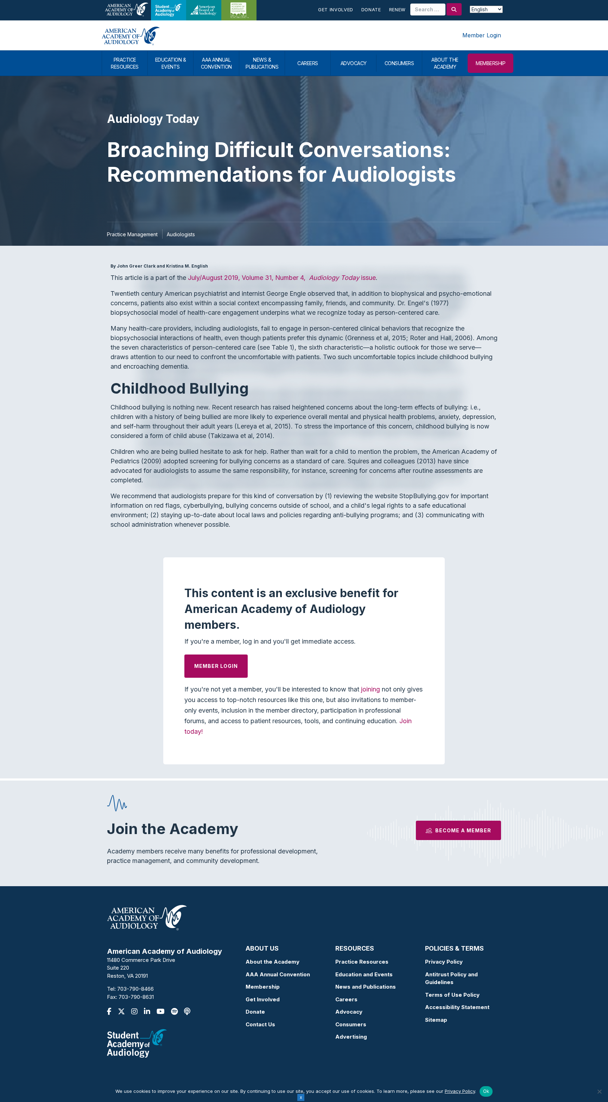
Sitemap (436, 1019)
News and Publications (365, 986)
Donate (371, 9)
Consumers (350, 1024)
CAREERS (307, 63)
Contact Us (260, 1024)
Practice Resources (361, 961)
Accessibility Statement (457, 1007)
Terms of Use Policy (452, 994)
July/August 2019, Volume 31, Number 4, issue (282, 277)
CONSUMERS (399, 63)
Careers (346, 999)
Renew (397, 9)
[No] (599, 1091)
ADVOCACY (354, 63)
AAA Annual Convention (278, 974)
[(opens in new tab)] (137, 1043)
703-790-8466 (135, 988)
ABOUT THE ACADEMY (444, 63)
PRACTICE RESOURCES (125, 63)
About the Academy (272, 961)
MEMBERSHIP (490, 63)
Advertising (351, 1036)
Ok (486, 1091)
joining (370, 689)
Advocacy (348, 1011)
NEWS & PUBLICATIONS (262, 63)
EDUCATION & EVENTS (170, 63)
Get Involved (335, 9)
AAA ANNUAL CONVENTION (216, 63)
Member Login (481, 35)
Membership (263, 986)
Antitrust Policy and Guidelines (451, 978)
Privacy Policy (444, 961)
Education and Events (364, 974)
